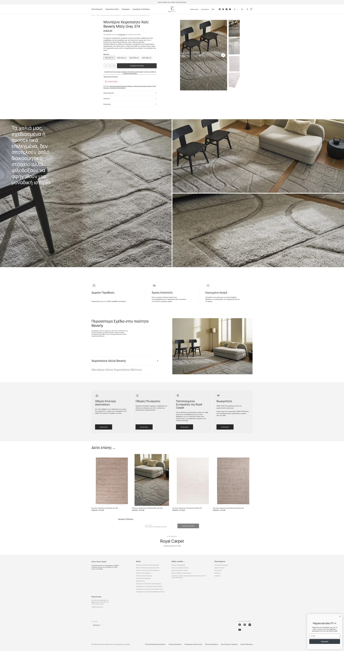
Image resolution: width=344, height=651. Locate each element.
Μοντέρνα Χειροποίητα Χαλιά (143, 86)
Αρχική (93, 15)
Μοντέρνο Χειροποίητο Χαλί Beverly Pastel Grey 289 (228, 508)
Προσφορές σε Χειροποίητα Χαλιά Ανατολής (149, 586)
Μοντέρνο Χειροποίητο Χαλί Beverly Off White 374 (187, 508)
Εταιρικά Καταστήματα (221, 565)
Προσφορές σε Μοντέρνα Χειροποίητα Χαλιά (149, 589)
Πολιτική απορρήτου (211, 644)
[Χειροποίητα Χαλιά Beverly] (212, 346)
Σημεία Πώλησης (219, 567)
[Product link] (111, 484)
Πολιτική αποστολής (175, 644)
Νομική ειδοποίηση (247, 644)
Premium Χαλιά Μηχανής (143, 573)
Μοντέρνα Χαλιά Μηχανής (144, 575)
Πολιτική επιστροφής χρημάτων (155, 644)
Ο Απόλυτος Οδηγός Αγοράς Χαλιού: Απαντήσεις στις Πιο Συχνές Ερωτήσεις (189, 576)
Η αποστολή (121, 34)
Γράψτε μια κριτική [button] (188, 526)
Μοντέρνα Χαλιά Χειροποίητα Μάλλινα (111, 15)
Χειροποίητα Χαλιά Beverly (118, 88)
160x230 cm (110, 58)
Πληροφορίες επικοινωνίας (193, 644)
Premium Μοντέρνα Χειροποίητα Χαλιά (147, 567)
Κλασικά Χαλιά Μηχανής (143, 578)
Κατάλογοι (217, 573)
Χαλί (98, 15)
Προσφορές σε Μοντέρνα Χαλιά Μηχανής (148, 583)
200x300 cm (135, 58)
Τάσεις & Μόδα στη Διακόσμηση (181, 573)
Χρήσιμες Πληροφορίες (178, 565)
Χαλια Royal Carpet (103, 644)
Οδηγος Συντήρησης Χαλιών (180, 567)
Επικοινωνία (218, 570)
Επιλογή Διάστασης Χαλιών (180, 570)
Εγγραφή (324, 641)
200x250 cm (122, 58)
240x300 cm (147, 58)
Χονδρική (217, 575)
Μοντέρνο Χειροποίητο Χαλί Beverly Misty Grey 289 (147, 508)
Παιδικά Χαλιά (140, 581)
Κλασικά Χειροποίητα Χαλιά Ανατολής (147, 565)
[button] (242, 9)
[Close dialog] (339, 616)
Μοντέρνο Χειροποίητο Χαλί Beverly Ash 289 (104, 508)
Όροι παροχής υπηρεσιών (229, 644)
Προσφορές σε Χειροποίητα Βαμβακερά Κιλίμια (150, 591)
